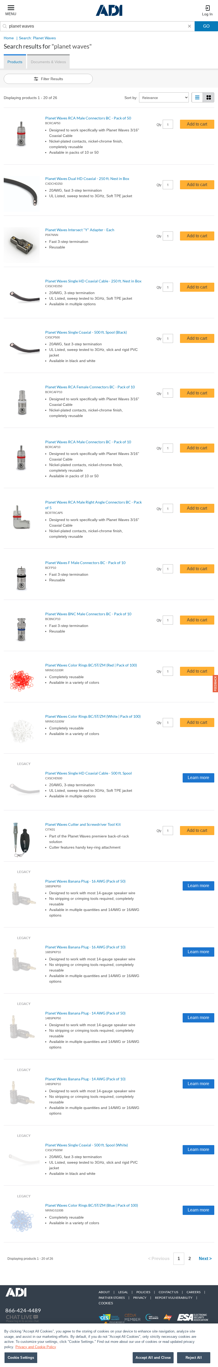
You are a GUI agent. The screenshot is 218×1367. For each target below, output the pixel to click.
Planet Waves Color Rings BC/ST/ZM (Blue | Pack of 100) (91, 1205)
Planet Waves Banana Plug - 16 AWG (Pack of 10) (85, 947)
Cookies (106, 1303)
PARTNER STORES (112, 1298)
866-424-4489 (23, 1310)
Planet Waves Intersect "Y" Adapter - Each (79, 229)
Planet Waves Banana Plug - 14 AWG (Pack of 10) (85, 1079)
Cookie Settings (21, 1358)
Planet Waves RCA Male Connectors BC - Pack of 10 (88, 442)
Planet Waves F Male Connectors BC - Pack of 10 (85, 562)
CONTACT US (168, 1292)
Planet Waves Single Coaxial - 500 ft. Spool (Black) (86, 332)
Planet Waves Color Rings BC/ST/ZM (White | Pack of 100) (93, 716)
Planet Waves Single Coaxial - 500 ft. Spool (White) (86, 1145)
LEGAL (123, 1292)
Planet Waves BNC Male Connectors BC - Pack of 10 (88, 614)
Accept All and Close (153, 1358)
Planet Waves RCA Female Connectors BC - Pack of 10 (90, 387)
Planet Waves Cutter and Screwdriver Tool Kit (83, 824)
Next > (205, 1258)
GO (206, 26)
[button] (215, 683)
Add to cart (197, 124)
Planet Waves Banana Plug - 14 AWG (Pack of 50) (85, 1013)
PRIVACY (139, 1298)
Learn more (198, 777)
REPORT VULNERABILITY (173, 1298)
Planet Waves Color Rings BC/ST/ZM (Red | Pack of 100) (91, 665)
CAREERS (193, 1292)
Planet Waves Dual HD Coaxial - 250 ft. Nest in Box (87, 178)
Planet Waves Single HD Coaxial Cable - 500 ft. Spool (88, 773)
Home (9, 38)
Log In (207, 14)
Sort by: (130, 98)
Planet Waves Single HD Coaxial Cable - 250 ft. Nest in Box (93, 281)
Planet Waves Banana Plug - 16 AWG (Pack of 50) (85, 881)
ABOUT (104, 1292)
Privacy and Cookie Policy (35, 1347)
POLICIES (143, 1292)
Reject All (194, 1358)
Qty (159, 125)
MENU (10, 14)
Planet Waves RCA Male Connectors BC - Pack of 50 (88, 118)
